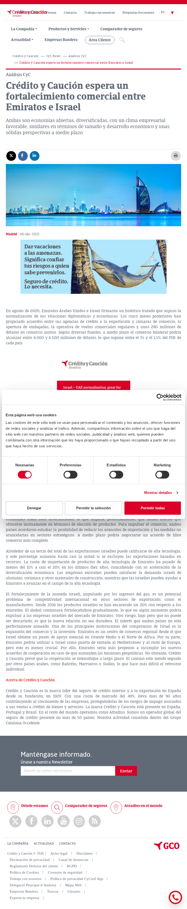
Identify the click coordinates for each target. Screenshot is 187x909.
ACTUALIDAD (44, 844)
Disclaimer (84, 853)
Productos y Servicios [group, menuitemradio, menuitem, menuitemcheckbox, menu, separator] (67, 29)
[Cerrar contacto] (161, 903)
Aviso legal (58, 853)
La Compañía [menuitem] (22, 29)
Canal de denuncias (73, 860)
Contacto (70, 13)
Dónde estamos (34, 805)
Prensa (51, 13)
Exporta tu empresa (24, 898)
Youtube (64, 821)
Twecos (52, 891)
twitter (15, 821)
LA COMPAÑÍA (17, 844)
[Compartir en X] (11, 155)
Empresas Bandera (61, 39)
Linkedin (47, 821)
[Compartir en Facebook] (23, 155)
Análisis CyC (77, 56)
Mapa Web (73, 885)
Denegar (34, 508)
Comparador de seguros (121, 29)
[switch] (70, 475)
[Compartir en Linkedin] (34, 155)
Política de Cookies (24, 872)
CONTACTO (67, 844)
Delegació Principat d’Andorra (33, 885)
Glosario (73, 891)
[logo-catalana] (167, 848)
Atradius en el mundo (143, 805)
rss (95, 821)
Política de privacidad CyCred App (76, 879)
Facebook (31, 821)
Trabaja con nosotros (99, 13)
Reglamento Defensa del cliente (34, 866)
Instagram (79, 821)
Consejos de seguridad (65, 872)
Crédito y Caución (25, 56)
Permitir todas (153, 508)
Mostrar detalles (158, 492)
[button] (93, 267)
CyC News (53, 56)
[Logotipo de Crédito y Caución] (26, 17)
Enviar (126, 771)
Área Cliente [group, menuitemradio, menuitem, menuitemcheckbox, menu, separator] (100, 40)
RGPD (72, 866)
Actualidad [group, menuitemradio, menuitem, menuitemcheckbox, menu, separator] (20, 39)
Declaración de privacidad (30, 860)
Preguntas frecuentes (138, 13)
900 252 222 (28, 12)
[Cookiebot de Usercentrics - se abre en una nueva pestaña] (160, 397)
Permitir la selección (93, 508)
